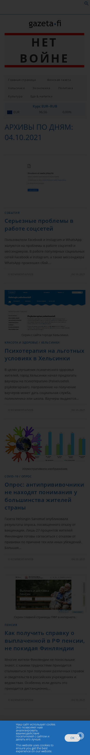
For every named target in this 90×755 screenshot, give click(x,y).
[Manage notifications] (80, 735)
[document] (45, 377)
